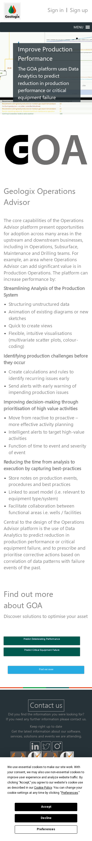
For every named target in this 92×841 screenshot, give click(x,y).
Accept (46, 806)
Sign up (79, 9)
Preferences (46, 829)
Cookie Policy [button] (43, 787)
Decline (46, 818)
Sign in (56, 9)
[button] (78, 27)
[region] (46, 68)
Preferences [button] (69, 792)
